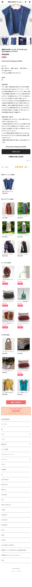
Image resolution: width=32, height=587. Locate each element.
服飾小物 (3, 444)
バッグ (3, 439)
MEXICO (3, 489)
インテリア (4, 459)
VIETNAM (4, 494)
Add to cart (16, 151)
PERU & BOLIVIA (6, 505)
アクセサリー (4, 424)
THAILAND (4, 520)
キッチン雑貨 (4, 449)
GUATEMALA (5, 479)
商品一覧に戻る (16, 402)
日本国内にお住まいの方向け (16, 156)
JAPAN (3, 510)
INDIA (3, 535)
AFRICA (3, 540)
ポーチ (3, 434)
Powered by (14, 571)
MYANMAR (4, 525)
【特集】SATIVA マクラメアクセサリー (11, 555)
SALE (2, 560)
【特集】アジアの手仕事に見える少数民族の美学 (13, 550)
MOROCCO (4, 484)
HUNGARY (4, 515)
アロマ (3, 464)
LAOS (3, 530)
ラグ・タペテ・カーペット (7, 454)
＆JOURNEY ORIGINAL (7, 545)
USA (2, 499)
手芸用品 (3, 469)
